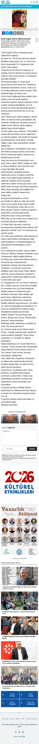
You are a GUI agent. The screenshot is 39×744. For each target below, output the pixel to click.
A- (37, 41)
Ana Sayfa (5, 719)
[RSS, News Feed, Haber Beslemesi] (19, 732)
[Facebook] (3, 33)
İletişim (18, 719)
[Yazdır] (18, 33)
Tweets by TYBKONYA (19, 558)
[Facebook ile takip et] (16, 732)
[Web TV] (34, 2)
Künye (12, 719)
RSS (23, 719)
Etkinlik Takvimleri (31, 719)
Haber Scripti (18, 736)
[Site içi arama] (23, 732)
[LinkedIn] (11, 33)
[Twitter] (7, 33)
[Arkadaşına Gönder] (14, 33)
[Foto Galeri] (37, 2)
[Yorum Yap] (22, 33)
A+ (37, 39)
